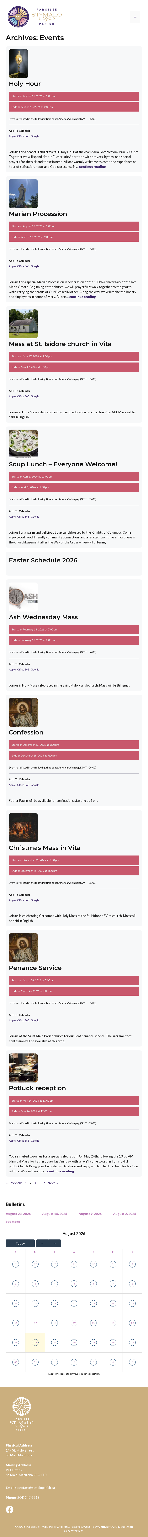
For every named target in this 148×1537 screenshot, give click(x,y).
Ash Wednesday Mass (43, 617)
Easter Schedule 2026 (43, 560)
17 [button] (35, 1322)
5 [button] (74, 1283)
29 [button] (74, 1264)
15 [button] (132, 1303)
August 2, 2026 (124, 1214)
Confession (26, 732)
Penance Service (35, 968)
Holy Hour (25, 83)
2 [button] (16, 1283)
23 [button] (15, 1342)
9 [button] (16, 1303)
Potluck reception (37, 1088)
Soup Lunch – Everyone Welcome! (63, 464)
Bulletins (15, 1204)
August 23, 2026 (18, 1214)
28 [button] (54, 1264)
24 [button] (35, 1342)
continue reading (92, 167)
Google (35, 136)
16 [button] (15, 1322)
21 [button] (113, 1322)
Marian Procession (38, 214)
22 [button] (132, 1322)
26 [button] (15, 1264)
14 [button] (113, 1303)
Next (53, 1183)
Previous (14, 1183)
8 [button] (132, 1283)
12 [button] (74, 1303)
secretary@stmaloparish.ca (35, 1488)
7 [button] (113, 1283)
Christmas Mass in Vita (45, 847)
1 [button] (132, 1264)
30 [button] (93, 1264)
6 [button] (93, 1283)
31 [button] (113, 1264)
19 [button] (74, 1322)
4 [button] (55, 1283)
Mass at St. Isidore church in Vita (60, 344)
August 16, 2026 (54, 1214)
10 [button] (35, 1303)
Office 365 (23, 136)
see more (13, 1222)
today (20, 1243)
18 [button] (54, 1322)
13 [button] (93, 1303)
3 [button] (35, 1283)
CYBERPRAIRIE (108, 1526)
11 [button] (54, 1303)
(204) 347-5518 (28, 1497)
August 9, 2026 (90, 1214)
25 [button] (54, 1342)
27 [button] (35, 1264)
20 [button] (93, 1322)
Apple (12, 136)
